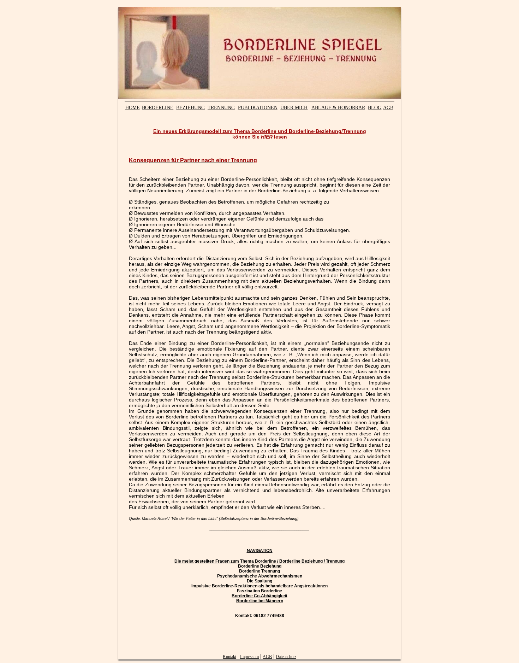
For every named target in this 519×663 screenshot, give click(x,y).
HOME (132, 107)
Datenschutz (286, 656)
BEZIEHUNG (190, 107)
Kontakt (229, 656)
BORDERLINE (157, 107)
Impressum (249, 656)
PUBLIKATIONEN (258, 107)
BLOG (374, 107)
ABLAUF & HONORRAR (338, 107)
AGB (388, 107)
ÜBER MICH (294, 107)
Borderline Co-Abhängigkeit (259, 595)
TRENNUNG (221, 107)
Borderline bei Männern (259, 600)
